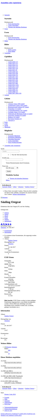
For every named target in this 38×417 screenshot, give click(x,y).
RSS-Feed (7, 404)
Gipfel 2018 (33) (13, 75)
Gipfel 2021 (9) (12, 70)
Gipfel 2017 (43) (13, 77)
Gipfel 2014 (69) (13, 81)
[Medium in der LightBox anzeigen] (6, 224)
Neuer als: (5, 166)
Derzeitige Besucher (14, 139)
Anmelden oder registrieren (11, 3)
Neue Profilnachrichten (15, 142)
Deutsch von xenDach (11, 415)
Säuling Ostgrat (12, 240)
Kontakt (6, 397)
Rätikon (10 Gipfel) (14, 117)
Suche (6, 125)
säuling (6, 219)
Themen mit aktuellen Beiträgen (17, 27)
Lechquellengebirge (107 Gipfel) (17, 110)
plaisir (6, 218)
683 (9, 350)
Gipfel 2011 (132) (13, 86)
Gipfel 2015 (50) (13, 80)
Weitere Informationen (19, 194)
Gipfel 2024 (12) (13, 65)
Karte (6, 122)
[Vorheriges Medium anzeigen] (8, 224)
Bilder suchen (12, 50)
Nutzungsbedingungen (11, 407)
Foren (6, 29)
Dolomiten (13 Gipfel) (14, 109)
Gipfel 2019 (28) (13, 73)
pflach (6, 216)
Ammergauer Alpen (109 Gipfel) (17, 105)
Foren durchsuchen (13, 24)
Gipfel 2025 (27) (13, 63)
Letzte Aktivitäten (13, 25)
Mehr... (8, 180)
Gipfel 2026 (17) (13, 62)
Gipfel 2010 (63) (13, 88)
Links (6, 124)
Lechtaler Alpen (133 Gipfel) (16, 112)
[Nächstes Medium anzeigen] (10, 224)
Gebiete (6, 95)
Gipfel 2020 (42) (13, 72)
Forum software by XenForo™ (18, 414)
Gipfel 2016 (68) (13, 78)
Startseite (7, 15)
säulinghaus (7, 221)
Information (7, 232)
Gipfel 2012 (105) (13, 85)
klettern (6, 213)
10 (9, 353)
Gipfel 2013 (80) (13, 83)
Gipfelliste (7, 53)
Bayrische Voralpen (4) (15, 119)
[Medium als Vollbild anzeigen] (4, 224)
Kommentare (8, 230)
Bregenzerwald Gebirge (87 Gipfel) (18, 107)
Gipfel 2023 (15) (13, 67)
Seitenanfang (8, 402)
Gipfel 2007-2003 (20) (14, 93)
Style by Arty (8, 410)
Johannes (3, 227)
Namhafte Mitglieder (14, 136)
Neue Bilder (11, 51)
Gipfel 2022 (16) (13, 68)
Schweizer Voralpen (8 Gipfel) (17, 115)
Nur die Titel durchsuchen (19, 154)
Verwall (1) (11, 120)
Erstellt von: (5, 158)
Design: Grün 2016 (10, 394)
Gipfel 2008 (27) (13, 91)
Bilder (6, 41)
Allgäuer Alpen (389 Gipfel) (16, 104)
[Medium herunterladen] (2, 224)
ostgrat (6, 214)
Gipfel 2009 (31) (13, 90)
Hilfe (5, 399)
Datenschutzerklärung (10, 409)
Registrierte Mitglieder (14, 137)
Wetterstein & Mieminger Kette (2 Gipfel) (20, 114)
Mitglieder (7, 127)
